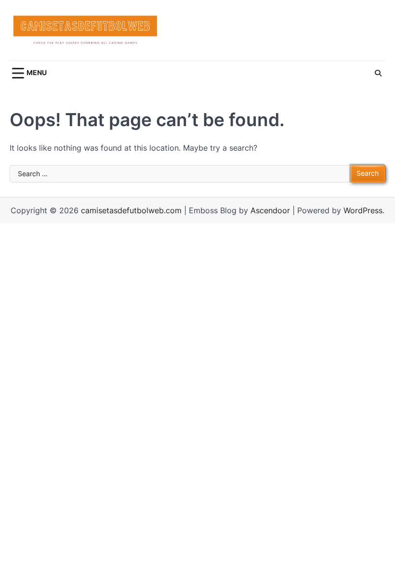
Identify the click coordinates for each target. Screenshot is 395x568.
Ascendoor (270, 210)
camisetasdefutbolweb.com (131, 210)
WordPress (362, 210)
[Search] (378, 73)
